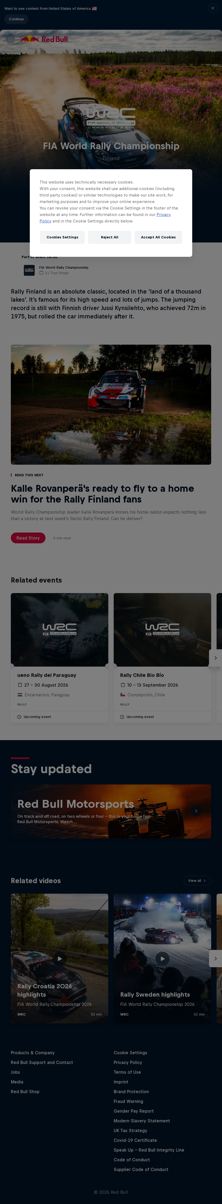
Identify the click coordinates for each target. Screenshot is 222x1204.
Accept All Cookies (158, 237)
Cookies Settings (62, 237)
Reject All (109, 237)
